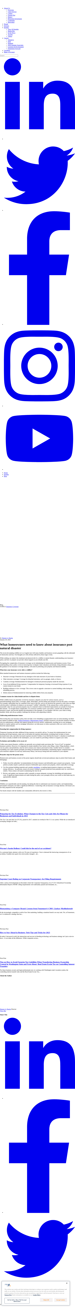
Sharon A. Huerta (7, 638)
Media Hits (11, 31)
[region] (36, 1293)
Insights (6, 27)
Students (10, 43)
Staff (9, 41)
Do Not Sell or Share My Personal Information (17, 1300)
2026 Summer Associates (15, 45)
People (6, 24)
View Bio (3, 1011)
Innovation (11, 22)
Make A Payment (9, 52)
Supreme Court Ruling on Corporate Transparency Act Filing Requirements (30, 879)
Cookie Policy (37, 1295)
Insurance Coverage (12, 606)
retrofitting (36, 767)
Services (6, 26)
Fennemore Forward (14, 48)
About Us (7, 8)
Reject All (46, 1300)
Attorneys (11, 40)
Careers (6, 38)
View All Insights (13, 29)
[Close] (67, 1283)
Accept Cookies (60, 1300)
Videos (10, 36)
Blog (5, 476)
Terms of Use (8, 1295)
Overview (11, 10)
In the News (11, 33)
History (10, 17)
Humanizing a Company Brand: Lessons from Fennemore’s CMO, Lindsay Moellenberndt (36, 909)
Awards (10, 34)
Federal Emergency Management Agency (31, 720)
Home (6, 473)
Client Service (12, 12)
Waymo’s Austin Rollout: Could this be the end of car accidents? (25, 848)
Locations (7, 50)
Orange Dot (11, 15)
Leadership (11, 20)
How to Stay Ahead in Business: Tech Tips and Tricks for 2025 (25, 933)
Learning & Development (16, 47)
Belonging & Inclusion (15, 19)
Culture (10, 13)
